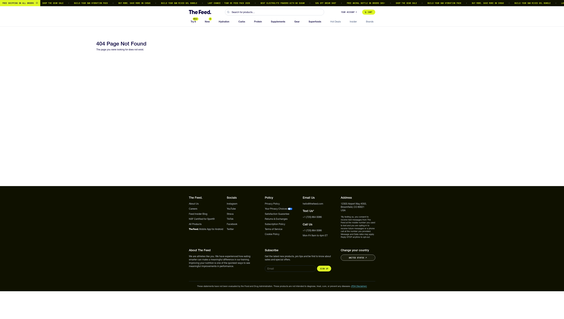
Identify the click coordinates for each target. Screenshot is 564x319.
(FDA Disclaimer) (359, 286)
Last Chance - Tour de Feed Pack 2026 (224, 3)
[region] (282, 3)
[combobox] (274, 12)
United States (356, 258)
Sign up (324, 268)
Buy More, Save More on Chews (130, 3)
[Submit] (228, 12)
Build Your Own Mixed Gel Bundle (174, 3)
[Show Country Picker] (37, 3)
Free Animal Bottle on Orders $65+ (361, 3)
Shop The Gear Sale (48, 3)
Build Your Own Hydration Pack (86, 3)
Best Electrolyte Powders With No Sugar (278, 3)
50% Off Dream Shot (321, 3)
